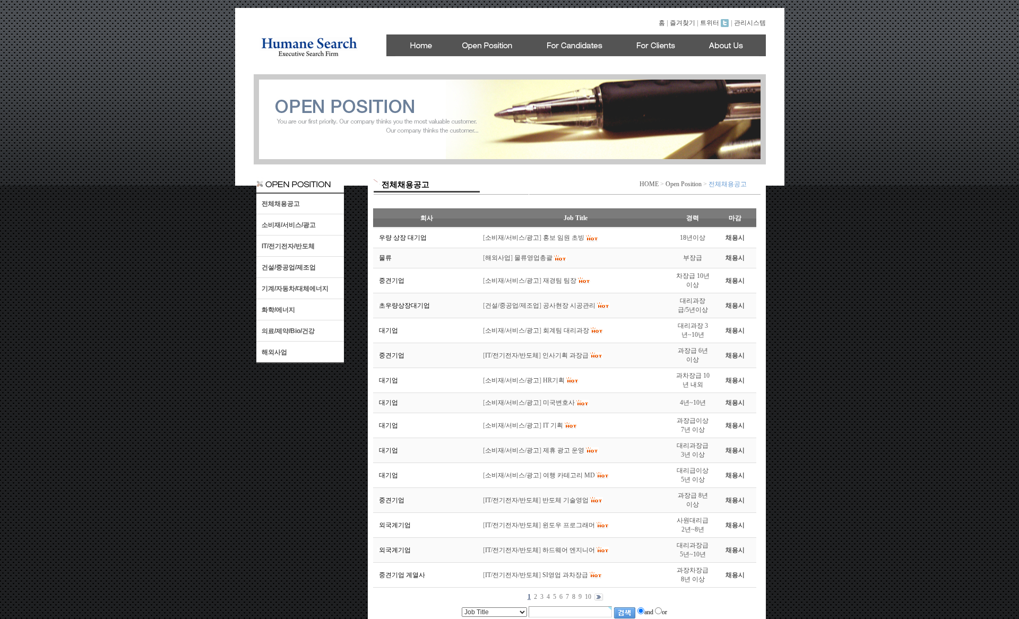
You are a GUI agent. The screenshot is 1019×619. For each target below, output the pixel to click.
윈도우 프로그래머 (568, 525)
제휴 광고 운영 (563, 450)
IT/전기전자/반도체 (288, 246)
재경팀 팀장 (559, 280)
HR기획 (554, 380)
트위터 (710, 23)
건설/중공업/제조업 (289, 267)
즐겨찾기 (682, 23)
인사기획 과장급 (565, 355)
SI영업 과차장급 (565, 575)
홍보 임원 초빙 (563, 237)
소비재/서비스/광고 (289, 225)
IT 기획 (553, 425)
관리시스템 (750, 23)
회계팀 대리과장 (566, 330)
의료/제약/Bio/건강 (288, 331)
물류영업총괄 (533, 257)
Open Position (684, 184)
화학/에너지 (278, 309)
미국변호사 (559, 402)
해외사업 (274, 352)
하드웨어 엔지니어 (568, 550)
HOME (649, 184)
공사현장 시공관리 (569, 305)
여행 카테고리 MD (569, 475)
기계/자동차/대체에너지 (295, 288)
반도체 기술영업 (565, 500)
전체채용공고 (281, 203)
